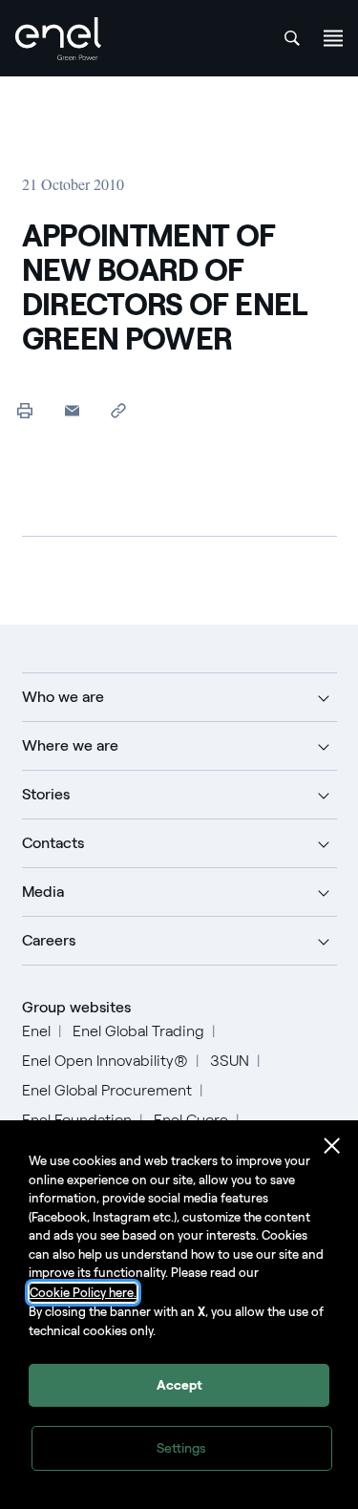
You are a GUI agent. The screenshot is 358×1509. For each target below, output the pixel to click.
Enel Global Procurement (107, 1090)
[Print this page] (25, 410)
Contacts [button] (53, 843)
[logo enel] (58, 38)
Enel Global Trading (138, 1031)
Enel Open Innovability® (105, 1061)
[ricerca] (292, 38)
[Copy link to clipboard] (118, 410)
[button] (72, 410)
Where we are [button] (70, 745)
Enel (36, 1031)
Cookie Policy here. (83, 1293)
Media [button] (43, 891)
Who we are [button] (63, 697)
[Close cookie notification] (332, 1146)
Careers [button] (48, 940)
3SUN (229, 1061)
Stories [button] (46, 794)
